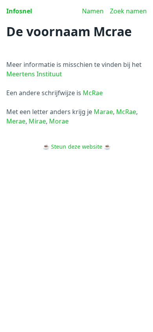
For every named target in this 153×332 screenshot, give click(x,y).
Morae (59, 121)
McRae (93, 93)
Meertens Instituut (34, 74)
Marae (103, 111)
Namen (93, 11)
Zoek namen (128, 11)
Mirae (37, 121)
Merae (16, 121)
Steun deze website (76, 146)
